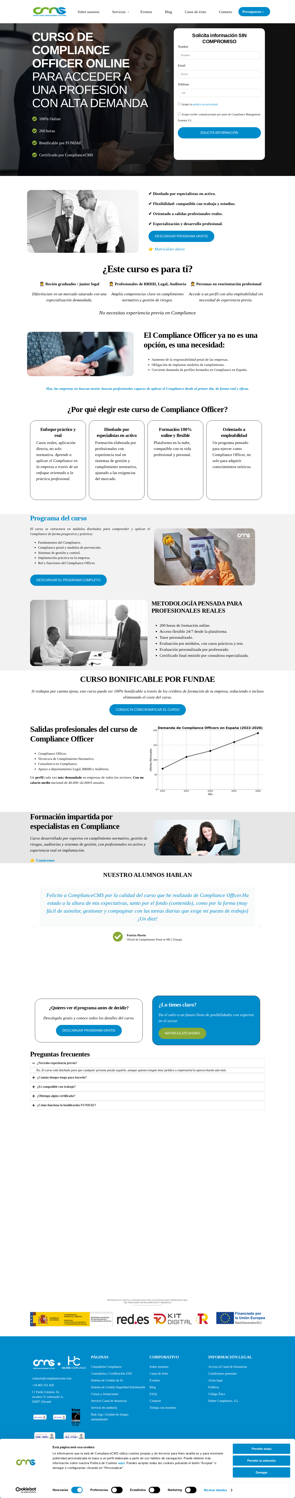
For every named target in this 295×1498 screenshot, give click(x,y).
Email (181, 65)
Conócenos (45, 860)
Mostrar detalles (215, 1490)
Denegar (262, 1472)
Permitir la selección (261, 1460)
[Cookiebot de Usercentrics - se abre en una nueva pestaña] (26, 1490)
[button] (34, 927)
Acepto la (199, 104)
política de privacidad (205, 104)
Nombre (183, 46)
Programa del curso (58, 518)
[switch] (117, 1490)
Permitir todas (262, 1448)
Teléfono (183, 84)
